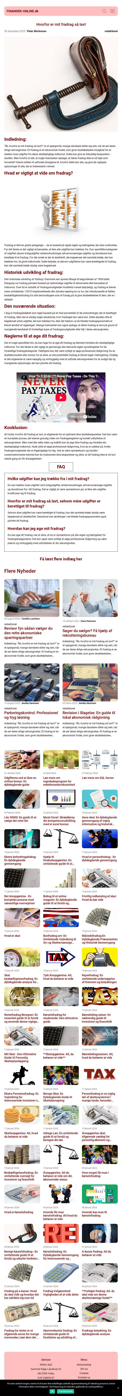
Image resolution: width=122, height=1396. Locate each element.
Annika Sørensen (30, 703)
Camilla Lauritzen (31, 618)
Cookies (84, 1373)
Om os (84, 1368)
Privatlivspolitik (65, 1391)
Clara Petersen (88, 621)
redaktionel (111, 31)
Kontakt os (84, 1377)
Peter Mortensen (36, 31)
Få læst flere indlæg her (61, 559)
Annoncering (84, 1364)
